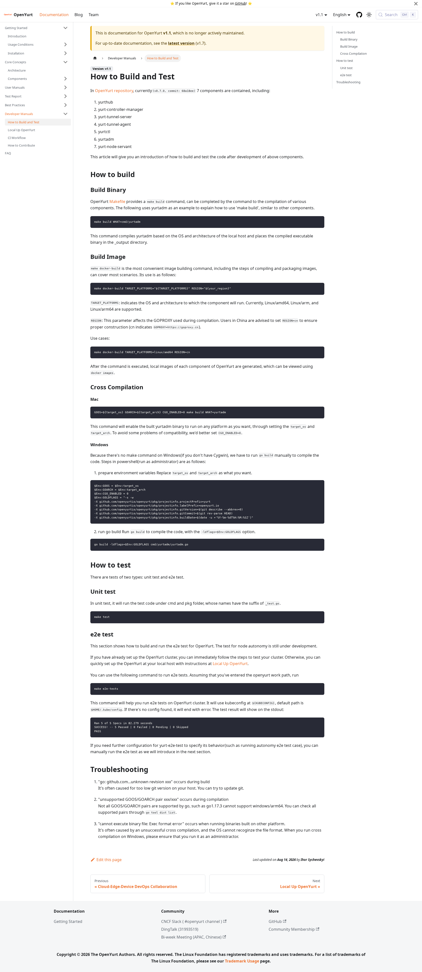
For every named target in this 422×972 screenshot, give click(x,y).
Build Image (349, 46)
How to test (344, 60)
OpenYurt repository (114, 90)
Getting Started (68, 921)
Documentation (54, 14)
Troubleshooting (348, 82)
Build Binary (349, 39)
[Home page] (95, 58)
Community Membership (292, 929)
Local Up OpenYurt (230, 663)
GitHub (240, 3)
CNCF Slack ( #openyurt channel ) (191, 921)
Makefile (117, 201)
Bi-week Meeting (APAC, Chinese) (191, 937)
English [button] (340, 14)
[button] (36, 28)
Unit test (346, 68)
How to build (345, 32)
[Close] (416, 3)
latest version (181, 43)
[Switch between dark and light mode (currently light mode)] (369, 15)
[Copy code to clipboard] (318, 222)
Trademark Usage (242, 961)
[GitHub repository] (359, 15)
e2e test (346, 75)
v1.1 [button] (319, 14)
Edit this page (109, 859)
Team (94, 14)
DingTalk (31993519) (179, 929)
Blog (78, 14)
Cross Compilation (353, 53)
